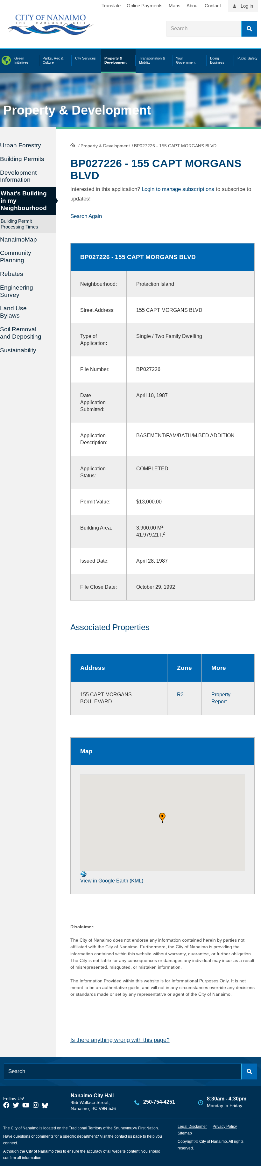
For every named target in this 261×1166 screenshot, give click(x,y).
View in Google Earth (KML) (111, 880)
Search (249, 29)
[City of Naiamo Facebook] (6, 1105)
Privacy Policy (225, 1126)
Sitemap (185, 1133)
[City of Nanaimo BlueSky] (46, 1105)
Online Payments (145, 5)
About (193, 5)
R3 (180, 694)
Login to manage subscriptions (178, 189)
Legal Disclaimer (192, 1126)
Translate (111, 5)
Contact (213, 5)
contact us (123, 1136)
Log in (247, 6)
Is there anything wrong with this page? (120, 1040)
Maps (174, 5)
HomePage (72, 145)
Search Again (86, 216)
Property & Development (105, 145)
